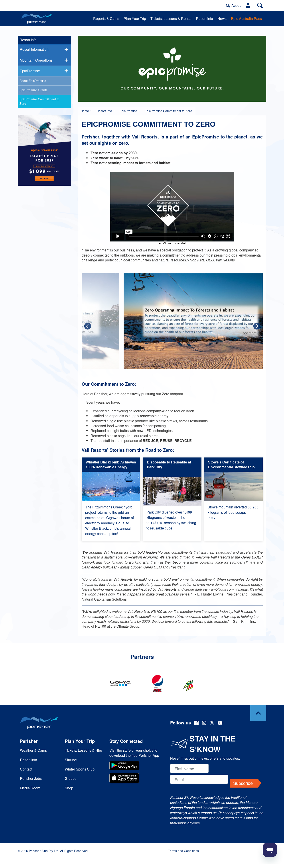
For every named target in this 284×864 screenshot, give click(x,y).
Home (85, 111)
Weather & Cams (33, 750)
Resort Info (204, 18)
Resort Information (34, 49)
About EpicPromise (33, 80)
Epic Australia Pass (246, 18)
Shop (69, 787)
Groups (70, 778)
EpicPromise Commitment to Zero (39, 101)
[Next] (256, 326)
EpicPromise (128, 111)
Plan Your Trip (135, 18)
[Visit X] (212, 723)
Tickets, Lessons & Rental (170, 18)
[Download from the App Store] (135, 778)
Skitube (71, 759)
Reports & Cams (106, 18)
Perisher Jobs (31, 778)
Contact (26, 769)
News (222, 18)
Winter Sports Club (80, 769)
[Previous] (87, 326)
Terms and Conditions (183, 850)
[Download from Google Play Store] (135, 766)
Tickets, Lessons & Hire (83, 750)
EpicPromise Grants (33, 90)
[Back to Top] (258, 713)
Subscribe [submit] (243, 783)
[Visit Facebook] (196, 723)
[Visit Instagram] (204, 723)
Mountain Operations (36, 60)
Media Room (30, 787)
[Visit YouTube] (220, 723)
